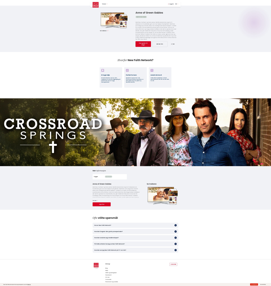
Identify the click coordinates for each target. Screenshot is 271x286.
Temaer (104, 4)
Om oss (107, 277)
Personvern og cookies (111, 282)
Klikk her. (29, 284)
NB (176, 4)
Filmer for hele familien (141, 17)
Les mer (95, 200)
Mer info (160, 44)
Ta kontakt (108, 279)
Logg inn (173, 264)
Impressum (108, 275)
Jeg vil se (101, 204)
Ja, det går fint (254, 284)
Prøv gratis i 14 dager (143, 44)
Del (173, 44)
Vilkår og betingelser (111, 273)
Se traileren (103, 31)
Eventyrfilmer (108, 176)
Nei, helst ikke (263, 284)
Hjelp (106, 270)
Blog (106, 268)
